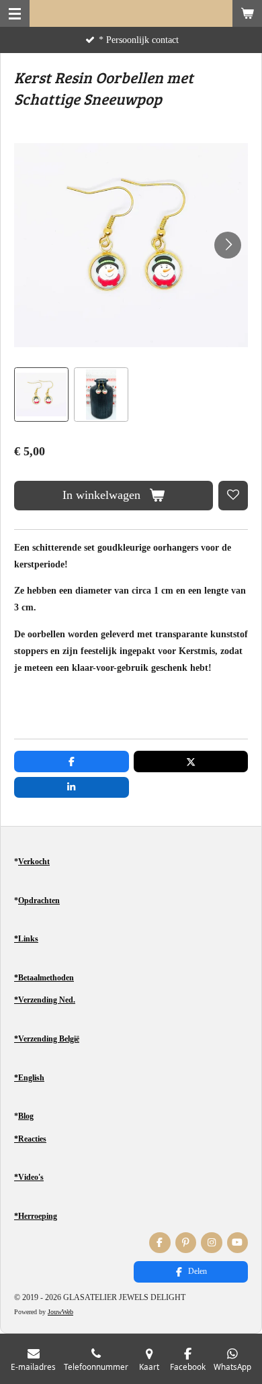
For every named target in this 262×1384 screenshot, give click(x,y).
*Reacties (30, 1139)
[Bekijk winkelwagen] (247, 13)
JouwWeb (60, 1312)
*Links (26, 938)
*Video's (29, 1177)
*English (29, 1077)
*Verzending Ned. (44, 1000)
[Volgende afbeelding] (227, 245)
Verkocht (34, 861)
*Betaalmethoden (44, 977)
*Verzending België (46, 1039)
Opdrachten (39, 900)
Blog (26, 1116)
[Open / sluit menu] (15, 13)
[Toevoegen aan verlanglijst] (233, 495)
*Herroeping (35, 1216)
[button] (41, 394)
